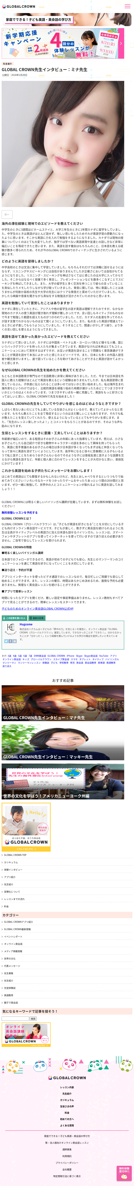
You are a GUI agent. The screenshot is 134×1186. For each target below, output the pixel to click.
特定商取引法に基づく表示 (67, 1176)
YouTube (103, 655)
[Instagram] (15, 642)
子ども (54, 662)
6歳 (25, 655)
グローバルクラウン (41, 659)
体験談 (45, 662)
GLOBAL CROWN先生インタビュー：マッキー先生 (48, 757)
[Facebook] (10, 642)
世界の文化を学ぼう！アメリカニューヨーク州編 (46, 796)
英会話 (79, 662)
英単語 (101, 662)
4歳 (15, 655)
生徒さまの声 (67, 1106)
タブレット (85, 659)
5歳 (20, 655)
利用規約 (67, 1156)
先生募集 (8, 973)
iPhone (70, 655)
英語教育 (111, 662)
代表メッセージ (12, 965)
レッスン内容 (67, 1087)
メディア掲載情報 (13, 951)
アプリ (113, 655)
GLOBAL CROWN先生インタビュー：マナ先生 (44, 717)
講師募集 (67, 1149)
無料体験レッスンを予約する (20, 512)
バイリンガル (112, 659)
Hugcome (26, 624)
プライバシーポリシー (67, 1162)
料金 (6, 906)
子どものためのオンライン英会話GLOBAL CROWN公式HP (38, 609)
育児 (72, 662)
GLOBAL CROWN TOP (15, 855)
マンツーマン (9, 662)
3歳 (9, 655)
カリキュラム (11, 862)
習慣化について (12, 891)
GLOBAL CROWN (56, 655)
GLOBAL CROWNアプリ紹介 (18, 921)
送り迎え (7, 666)
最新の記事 (38, 618)
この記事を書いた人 (15, 618)
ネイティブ (98, 659)
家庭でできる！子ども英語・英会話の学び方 (38, 19)
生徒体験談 (10, 987)
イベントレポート (13, 936)
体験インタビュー (13, 869)
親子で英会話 (11, 1002)
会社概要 (67, 1169)
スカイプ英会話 (61, 659)
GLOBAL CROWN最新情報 (17, 929)
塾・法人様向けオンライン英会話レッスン (67, 1142)
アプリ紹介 (10, 877)
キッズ (25, 659)
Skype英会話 (91, 655)
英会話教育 (90, 662)
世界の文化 (10, 958)
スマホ (74, 659)
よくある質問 (67, 1125)
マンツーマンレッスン (29, 662)
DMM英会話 (40, 655)
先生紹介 (7, 63)
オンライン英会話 (11, 659)
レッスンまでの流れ (14, 899)
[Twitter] (6, 642)
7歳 (30, 655)
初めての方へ (67, 1119)
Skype (79, 655)
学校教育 (63, 662)
